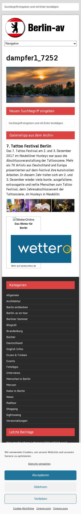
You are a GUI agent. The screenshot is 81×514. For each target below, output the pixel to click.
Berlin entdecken (17, 307)
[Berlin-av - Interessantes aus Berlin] (36, 36)
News (10, 396)
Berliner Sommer (17, 319)
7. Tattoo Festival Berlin (28, 146)
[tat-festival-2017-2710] (63, 209)
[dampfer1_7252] (40, 100)
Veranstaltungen (16, 420)
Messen (11, 384)
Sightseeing (13, 414)
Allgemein (12, 295)
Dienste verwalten (39, 464)
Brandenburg (14, 331)
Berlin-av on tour (17, 313)
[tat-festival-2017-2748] (40, 209)
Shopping (12, 408)
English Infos (14, 349)
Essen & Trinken (16, 355)
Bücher (11, 337)
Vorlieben (40, 498)
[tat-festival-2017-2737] (18, 209)
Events (10, 361)
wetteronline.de (28, 266)
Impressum (43, 508)
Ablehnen (40, 487)
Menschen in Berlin (18, 378)
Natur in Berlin (15, 390)
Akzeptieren (40, 475)
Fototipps (12, 366)
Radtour (11, 402)
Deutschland (14, 343)
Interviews (13, 372)
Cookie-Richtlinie (23, 508)
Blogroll (11, 325)
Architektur (13, 301)
